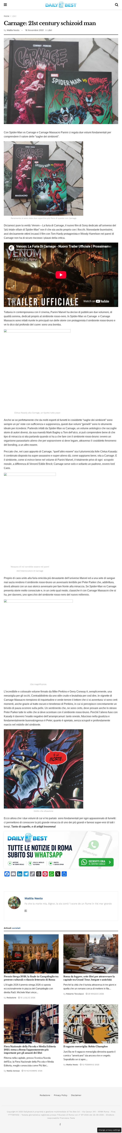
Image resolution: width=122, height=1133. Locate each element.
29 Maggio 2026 (95, 994)
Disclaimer (76, 1095)
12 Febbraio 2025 (90, 1064)
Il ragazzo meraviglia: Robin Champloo (85, 1046)
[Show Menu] (5, 5)
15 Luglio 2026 (27, 998)
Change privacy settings (109, 1130)
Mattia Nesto (13, 30)
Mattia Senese (13, 1071)
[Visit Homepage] (61, 5)
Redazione (11, 998)
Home (6, 16)
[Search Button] (116, 5)
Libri (14, 16)
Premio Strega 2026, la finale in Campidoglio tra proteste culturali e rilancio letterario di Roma (31, 978)
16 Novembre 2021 (34, 30)
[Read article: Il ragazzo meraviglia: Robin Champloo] (90, 1024)
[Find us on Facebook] (60, 1124)
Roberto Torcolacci (75, 994)
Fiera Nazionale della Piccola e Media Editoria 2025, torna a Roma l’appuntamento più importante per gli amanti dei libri (30, 1049)
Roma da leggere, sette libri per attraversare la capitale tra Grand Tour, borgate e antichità (89, 978)
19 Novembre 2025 (32, 1071)
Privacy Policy (60, 1095)
